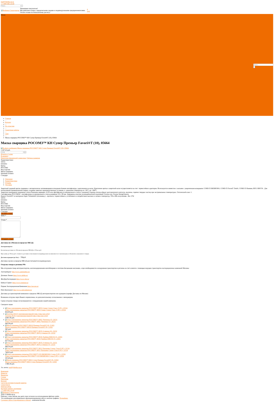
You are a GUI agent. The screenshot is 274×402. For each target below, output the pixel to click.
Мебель (68, 92)
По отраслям (61, 22)
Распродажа (56, 24)
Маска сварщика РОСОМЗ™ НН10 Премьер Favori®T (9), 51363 (29, 327)
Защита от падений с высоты (64, 59)
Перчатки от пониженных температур (66, 78)
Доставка (117, 66)
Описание (9, 179)
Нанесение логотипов (105, 66)
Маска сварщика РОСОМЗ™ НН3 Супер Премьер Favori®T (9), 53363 (31, 362)
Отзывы (8, 183)
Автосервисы (48, 99)
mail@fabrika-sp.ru (7, 2)
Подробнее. (64, 398)
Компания (4, 371)
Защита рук (47, 21)
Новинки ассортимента (51, 19)
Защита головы (48, 55)
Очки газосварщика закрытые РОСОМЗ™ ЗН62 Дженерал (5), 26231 (30, 321)
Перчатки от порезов (50, 76)
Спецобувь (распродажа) (75, 113)
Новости (4, 373)
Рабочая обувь (6, 387)
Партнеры (4, 379)
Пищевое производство (74, 96)
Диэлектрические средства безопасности (58, 63)
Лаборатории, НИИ (50, 96)
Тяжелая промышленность (52, 105)
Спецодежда (65, 19)
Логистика (76, 99)
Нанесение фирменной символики (13, 158)
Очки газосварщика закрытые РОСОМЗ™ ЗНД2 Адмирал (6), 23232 (30, 333)
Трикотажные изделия (51, 40)
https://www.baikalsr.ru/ (20, 283)
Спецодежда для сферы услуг (65, 36)
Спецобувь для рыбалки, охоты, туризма (69, 49)
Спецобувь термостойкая (74, 46)
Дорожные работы (67, 101)
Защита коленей (61, 65)
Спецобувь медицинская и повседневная (60, 45)
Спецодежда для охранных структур (63, 32)
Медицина (62, 96)
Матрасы (68, 88)
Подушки (55, 88)
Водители (57, 101)
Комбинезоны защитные (52, 57)
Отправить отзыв (7, 239)
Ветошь (62, 88)
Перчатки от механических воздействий (60, 71)
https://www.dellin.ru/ (20, 275)
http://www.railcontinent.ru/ (22, 290)
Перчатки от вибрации (66, 82)
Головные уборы (72, 38)
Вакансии (4, 375)
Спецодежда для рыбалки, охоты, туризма (58, 34)
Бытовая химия (59, 92)
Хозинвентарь (48, 92)
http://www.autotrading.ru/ (21, 272)
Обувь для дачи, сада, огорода (54, 51)
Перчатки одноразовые (51, 80)
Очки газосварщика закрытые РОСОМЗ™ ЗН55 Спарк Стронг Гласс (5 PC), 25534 (35, 310)
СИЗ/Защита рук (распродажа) (54, 113)
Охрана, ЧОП (48, 101)
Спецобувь (74, 19)
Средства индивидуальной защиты (13, 383)
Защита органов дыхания (70, 57)
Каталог (8, 122)
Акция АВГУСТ (73, 22)
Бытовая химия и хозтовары (11, 389)
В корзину (4, 156)
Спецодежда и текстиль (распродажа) (56, 115)
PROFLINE (47, 24)
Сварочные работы (56, 97)
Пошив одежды (91, 66)
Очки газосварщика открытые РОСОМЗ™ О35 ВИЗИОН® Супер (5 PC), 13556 (34, 356)
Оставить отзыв (7, 213)
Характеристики (11, 181)
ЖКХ (83, 99)
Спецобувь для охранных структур (55, 47)
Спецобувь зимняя (63, 44)
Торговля (66, 97)
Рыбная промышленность (62, 99)
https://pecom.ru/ (33, 286)
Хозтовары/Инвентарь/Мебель (54, 90)
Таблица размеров (33, 158)
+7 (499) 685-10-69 (7, 4)
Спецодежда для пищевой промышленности (64, 37)
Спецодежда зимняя (50, 30)
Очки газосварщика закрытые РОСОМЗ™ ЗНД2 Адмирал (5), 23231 (30, 345)
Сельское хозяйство (64, 103)
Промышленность (49, 103)
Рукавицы (79, 82)
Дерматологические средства (71, 61)
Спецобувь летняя (49, 44)
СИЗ (80, 19)
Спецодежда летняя (65, 30)
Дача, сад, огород (77, 97)
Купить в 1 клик (7, 154)
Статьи (3, 377)
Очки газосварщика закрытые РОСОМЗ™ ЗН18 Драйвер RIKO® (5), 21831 (33, 339)
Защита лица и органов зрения (66, 55)
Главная (8, 118)
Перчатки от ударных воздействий (55, 71)
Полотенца (70, 86)
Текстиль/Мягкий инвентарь (62, 21)
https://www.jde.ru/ (22, 279)
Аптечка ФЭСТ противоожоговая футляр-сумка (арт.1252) (26, 316)
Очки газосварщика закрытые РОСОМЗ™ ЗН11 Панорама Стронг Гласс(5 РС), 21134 (36, 350)
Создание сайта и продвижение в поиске (16, 400)
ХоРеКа (46, 97)
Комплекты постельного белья (54, 86)
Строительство (76, 103)
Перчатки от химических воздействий (67, 74)
